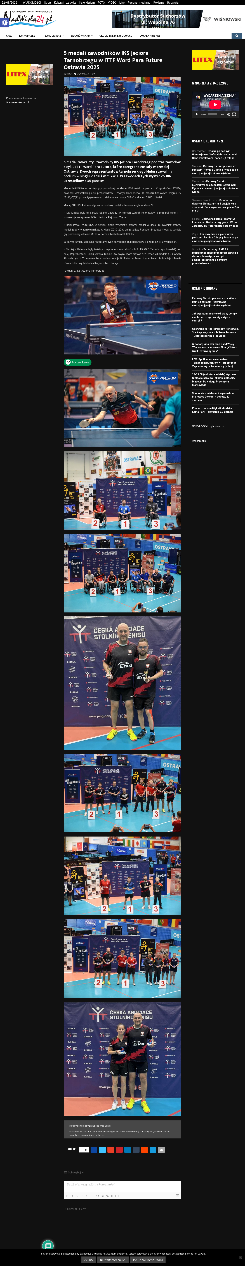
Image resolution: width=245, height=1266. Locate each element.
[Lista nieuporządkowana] (92, 1192)
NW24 (69, 73)
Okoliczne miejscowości (116, 35)
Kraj (9, 35)
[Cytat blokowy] (97, 1192)
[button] (4, 22)
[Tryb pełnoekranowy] (234, 114)
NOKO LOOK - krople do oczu (208, 426)
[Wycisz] (228, 114)
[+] (117, 1192)
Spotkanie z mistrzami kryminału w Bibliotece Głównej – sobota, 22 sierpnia (213, 397)
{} (112, 1192)
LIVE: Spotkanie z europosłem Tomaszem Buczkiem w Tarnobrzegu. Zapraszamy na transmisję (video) (214, 363)
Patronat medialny (139, 2)
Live (122, 2)
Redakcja (172, 2)
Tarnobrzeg (27, 35)
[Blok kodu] (102, 1192)
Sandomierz (53, 35)
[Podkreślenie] (77, 1192)
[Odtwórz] (197, 114)
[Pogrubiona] (67, 1192)
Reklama (158, 2)
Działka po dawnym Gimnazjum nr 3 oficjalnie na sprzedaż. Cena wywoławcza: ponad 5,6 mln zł (215, 154)
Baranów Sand (80, 35)
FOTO (101, 2)
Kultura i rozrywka (65, 2)
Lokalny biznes (150, 35)
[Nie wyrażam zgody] (240, 1257)
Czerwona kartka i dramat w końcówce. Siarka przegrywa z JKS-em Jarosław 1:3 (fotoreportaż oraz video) (215, 222)
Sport (47, 2)
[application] (215, 104)
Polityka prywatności (148, 1259)
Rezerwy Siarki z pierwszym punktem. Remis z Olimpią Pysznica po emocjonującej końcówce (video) (215, 170)
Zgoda (88, 1259)
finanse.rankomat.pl (17, 102)
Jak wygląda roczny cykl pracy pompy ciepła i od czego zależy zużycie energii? (214, 317)
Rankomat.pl (199, 441)
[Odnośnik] (107, 1192)
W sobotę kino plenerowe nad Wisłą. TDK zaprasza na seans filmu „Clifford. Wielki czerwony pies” (215, 348)
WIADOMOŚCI (32, 2)
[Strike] (82, 1192)
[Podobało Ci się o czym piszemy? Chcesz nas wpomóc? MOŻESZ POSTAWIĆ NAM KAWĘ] (77, 365)
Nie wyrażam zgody (113, 1259)
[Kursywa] (72, 1192)
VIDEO (112, 2)
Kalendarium (87, 2)
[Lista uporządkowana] (87, 1192)
